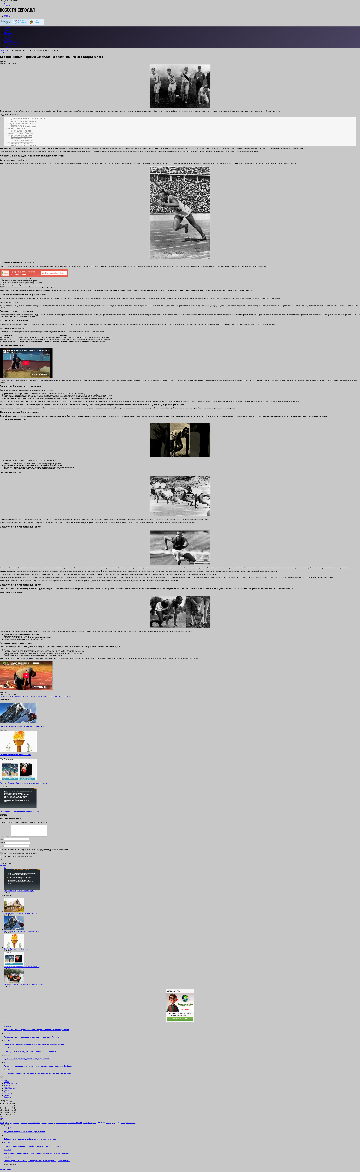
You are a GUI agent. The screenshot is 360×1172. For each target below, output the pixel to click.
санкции (108, 1123)
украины (128, 1123)
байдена (7, 1123)
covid (2, 1123)
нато (62, 1123)
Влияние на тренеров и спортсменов (24, 145)
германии (15, 1123)
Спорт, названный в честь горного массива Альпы (22, 726)
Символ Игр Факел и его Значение (15, 755)
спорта (113, 1123)
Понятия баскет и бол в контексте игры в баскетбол (23, 783)
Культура (7, 37)
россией (94, 1123)
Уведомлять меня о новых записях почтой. (17, 856)
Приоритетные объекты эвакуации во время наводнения (23, 984)
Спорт (6, 36)
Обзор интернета (13, 44)
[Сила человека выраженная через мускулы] (18, 807)
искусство (36, 1123)
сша (118, 1122)
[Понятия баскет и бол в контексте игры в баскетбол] (18, 779)
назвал (58, 1123)
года (18, 1123)
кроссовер (44, 1123)
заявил (25, 1123)
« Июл (2, 1118)
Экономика (8, 41)
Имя (2, 839)
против (79, 1123)
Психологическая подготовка (21, 132)
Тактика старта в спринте (16, 128)
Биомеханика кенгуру (18, 125)
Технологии (9, 34)
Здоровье (8, 32)
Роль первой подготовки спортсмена (20, 133)
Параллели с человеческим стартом (23, 126)
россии (101, 1122)
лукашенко (50, 1123)
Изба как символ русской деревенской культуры (20, 913)
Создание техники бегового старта (20, 135)
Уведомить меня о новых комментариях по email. (19, 853)
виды (11, 1123)
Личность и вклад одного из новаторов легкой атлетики (27, 118)
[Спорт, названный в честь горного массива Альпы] (18, 723)
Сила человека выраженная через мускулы (19, 811)
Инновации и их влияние (20, 143)
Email (2, 843)
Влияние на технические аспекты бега (24, 121)
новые (69, 1123)
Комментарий (5, 836)
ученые (133, 1123)
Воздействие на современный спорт (20, 140)
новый (73, 1123)
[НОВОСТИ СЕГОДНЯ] (17, 11)
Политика (7, 1090)
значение (30, 1123)
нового (65, 1123)
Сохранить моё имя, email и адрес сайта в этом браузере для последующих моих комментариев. (36, 850)
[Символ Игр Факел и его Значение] (18, 751)
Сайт (1, 846)
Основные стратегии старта (21, 130)
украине (123, 1123)
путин (84, 1123)
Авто (6, 29)
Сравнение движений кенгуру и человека (22, 123)
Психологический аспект (19, 138)
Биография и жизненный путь (21, 120)
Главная (3, 50)
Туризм (7, 39)
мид (55, 1123)
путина (89, 1123)
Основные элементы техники (21, 137)
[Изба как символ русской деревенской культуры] (14, 911)
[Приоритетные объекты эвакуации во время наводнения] (14, 983)
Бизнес (7, 30)
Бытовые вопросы (12, 42)
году (22, 1123)
